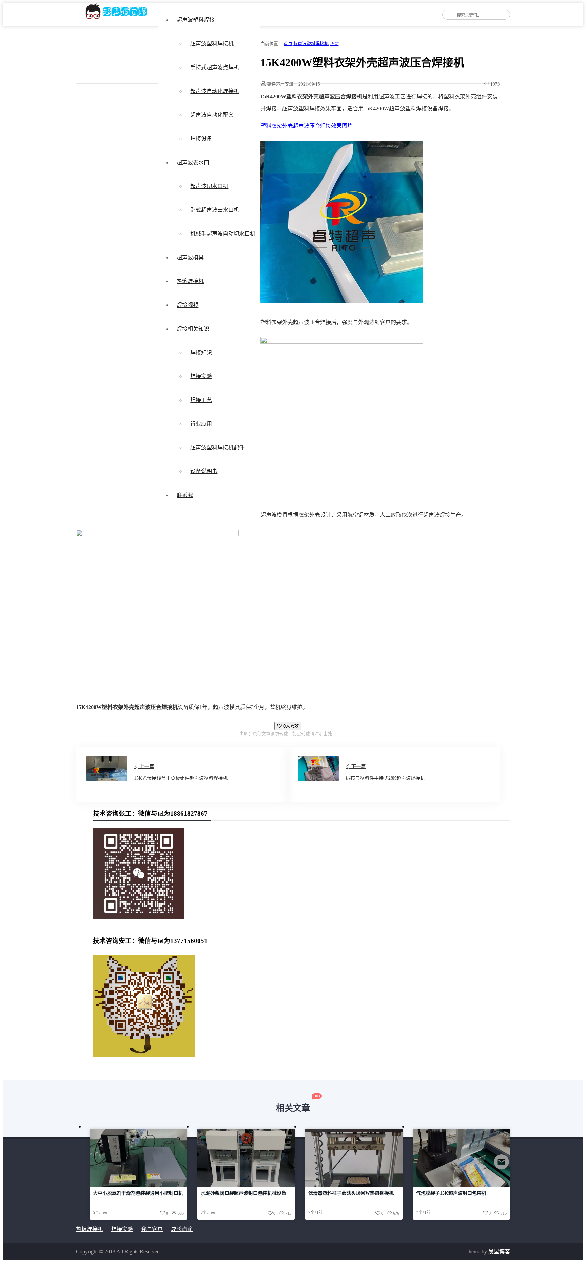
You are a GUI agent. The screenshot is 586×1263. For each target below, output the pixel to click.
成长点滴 (182, 1229)
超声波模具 (190, 257)
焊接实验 (201, 376)
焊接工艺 (201, 400)
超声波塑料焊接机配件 (217, 447)
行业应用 (201, 424)
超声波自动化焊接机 (214, 91)
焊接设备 (201, 139)
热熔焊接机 (190, 281)
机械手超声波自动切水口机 (222, 234)
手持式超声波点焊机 (214, 67)
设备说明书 (203, 471)
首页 (288, 43)
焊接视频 (187, 305)
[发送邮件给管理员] (501, 1166)
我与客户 (152, 1229)
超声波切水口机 (209, 186)
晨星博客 (499, 1252)
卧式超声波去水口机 (214, 210)
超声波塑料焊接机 (212, 44)
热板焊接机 (89, 1229)
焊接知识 (201, 352)
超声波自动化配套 (212, 115)
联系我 (185, 495)
